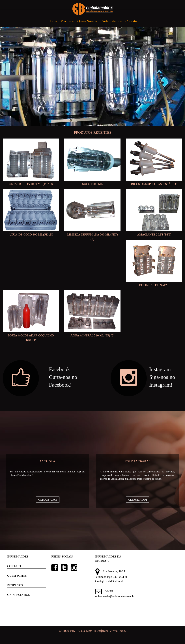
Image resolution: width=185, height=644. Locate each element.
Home (52, 21)
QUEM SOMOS (17, 575)
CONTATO (14, 566)
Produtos (67, 21)
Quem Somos (87, 21)
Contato (131, 21)
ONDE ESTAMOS (18, 594)
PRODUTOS (15, 585)
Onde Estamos (111, 21)
